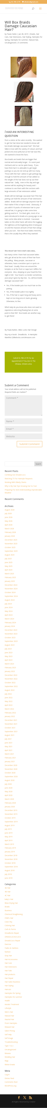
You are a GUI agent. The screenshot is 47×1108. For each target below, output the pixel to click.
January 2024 (10, 626)
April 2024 (8, 615)
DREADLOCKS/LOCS (13, 937)
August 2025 (9, 555)
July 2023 (8, 649)
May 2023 (8, 656)
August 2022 (9, 690)
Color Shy (8, 922)
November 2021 (11, 724)
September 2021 (11, 731)
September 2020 (11, 776)
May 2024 (8, 611)
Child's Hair (9, 918)
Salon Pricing (10, 1031)
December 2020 (11, 765)
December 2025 (11, 540)
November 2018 (11, 859)
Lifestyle (8, 1008)
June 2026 (8, 517)
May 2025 (8, 566)
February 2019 (10, 848)
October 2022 (10, 682)
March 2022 (9, 709)
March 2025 (9, 573)
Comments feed (11, 1082)
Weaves (8, 1053)
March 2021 (9, 754)
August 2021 (9, 735)
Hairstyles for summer (19, 40)
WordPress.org (10, 1086)
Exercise (8, 944)
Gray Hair (8, 955)
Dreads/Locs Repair (12, 940)
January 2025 (10, 581)
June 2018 (8, 878)
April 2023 (8, 660)
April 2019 (8, 840)
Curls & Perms (10, 929)
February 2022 (10, 713)
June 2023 (8, 652)
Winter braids (10, 1064)
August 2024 (9, 600)
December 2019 (11, 810)
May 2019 (8, 836)
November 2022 (11, 679)
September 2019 (11, 821)
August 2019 (9, 825)
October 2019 (10, 818)
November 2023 (11, 634)
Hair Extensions (15, 37)
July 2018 (8, 874)
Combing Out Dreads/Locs (15, 475)
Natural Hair (33, 40)
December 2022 (11, 675)
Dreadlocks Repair (12, 933)
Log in (7, 1074)
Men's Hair (9, 1012)
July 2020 (8, 784)
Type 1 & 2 (9, 1046)
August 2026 (9, 510)
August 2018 (9, 870)
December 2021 (11, 720)
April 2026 (8, 525)
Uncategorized (10, 42)
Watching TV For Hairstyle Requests (19, 478)
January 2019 (10, 851)
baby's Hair (9, 899)
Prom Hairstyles (11, 1023)
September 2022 (11, 686)
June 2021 (8, 743)
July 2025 (8, 558)
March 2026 (9, 528)
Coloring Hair (10, 925)
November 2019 (11, 814)
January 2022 (10, 716)
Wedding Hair (10, 1057)
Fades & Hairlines (11, 948)
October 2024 (10, 592)
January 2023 (10, 671)
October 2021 (10, 728)
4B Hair (7, 891)
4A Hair (7, 888)
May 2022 (8, 701)
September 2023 (11, 641)
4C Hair (7, 895)
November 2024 (11, 588)
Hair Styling (26, 37)
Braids (32, 34)
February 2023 (10, 667)
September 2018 (11, 866)
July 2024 (8, 604)
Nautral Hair (9, 1019)
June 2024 (8, 607)
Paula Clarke (12, 34)
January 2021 (10, 761)
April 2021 (8, 750)
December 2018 (11, 855)
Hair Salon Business (12, 982)
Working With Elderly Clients (15, 482)
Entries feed (9, 1078)
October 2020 (10, 773)
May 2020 (8, 791)
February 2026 (10, 532)
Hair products (10, 974)
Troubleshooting (11, 1042)
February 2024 (10, 622)
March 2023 (9, 664)
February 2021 (10, 758)
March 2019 (9, 844)
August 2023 (9, 645)
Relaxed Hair (9, 1027)
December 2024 (11, 585)
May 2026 (8, 521)
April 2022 (8, 705)
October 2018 (10, 863)
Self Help (8, 1034)
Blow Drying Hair (11, 903)
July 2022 (8, 694)
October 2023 (10, 637)
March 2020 (9, 799)
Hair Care (8, 963)
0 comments (23, 42)
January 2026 (10, 536)
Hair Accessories (11, 959)
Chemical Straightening (14, 914)
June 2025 (8, 562)
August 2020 (9, 780)
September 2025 (11, 551)
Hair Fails (8, 970)
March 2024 (9, 619)
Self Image (9, 1038)
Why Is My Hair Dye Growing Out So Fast (21, 486)
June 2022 (8, 697)
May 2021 (8, 746)
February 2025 (10, 577)
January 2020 (10, 806)
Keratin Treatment (12, 1004)
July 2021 (8, 739)
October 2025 (10, 547)
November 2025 (11, 543)
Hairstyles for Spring (12, 993)
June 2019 (8, 833)
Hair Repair (9, 978)
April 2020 (8, 795)
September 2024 (11, 596)
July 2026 (8, 513)
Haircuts (8, 989)
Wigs (6, 1061)
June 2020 (8, 788)
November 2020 (11, 769)
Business (8, 910)
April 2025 (8, 570)
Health (7, 1000)
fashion (7, 952)
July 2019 (8, 829)
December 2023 (11, 630)
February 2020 (10, 803)
